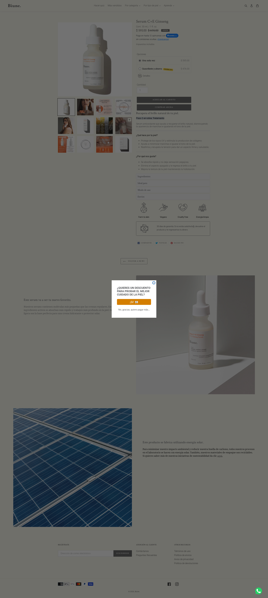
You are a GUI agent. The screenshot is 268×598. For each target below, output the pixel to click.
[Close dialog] (153, 282)
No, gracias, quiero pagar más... (134, 309)
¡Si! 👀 (134, 302)
